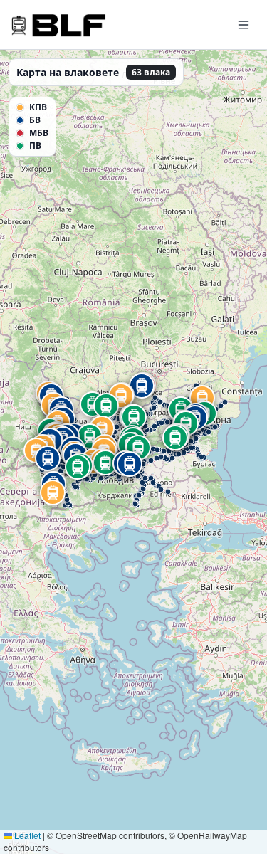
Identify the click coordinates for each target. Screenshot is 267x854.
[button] (118, 475)
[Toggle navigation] (243, 24)
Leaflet (26, 835)
